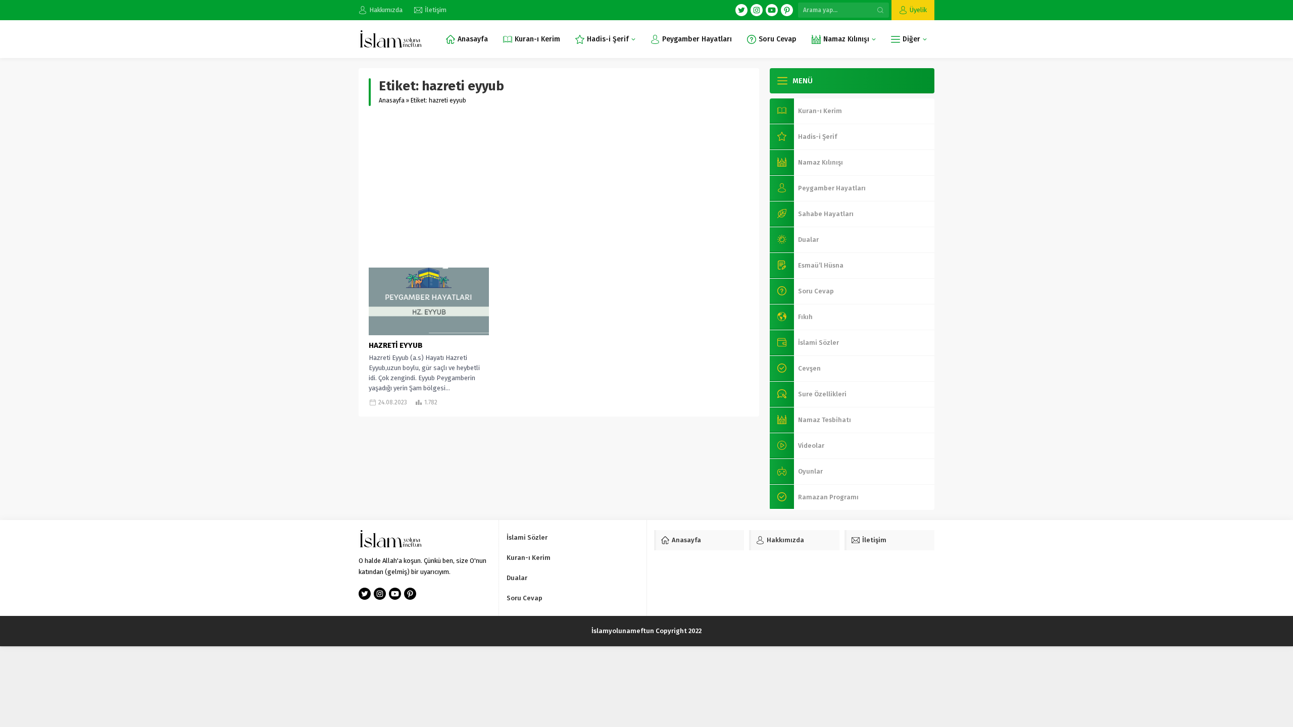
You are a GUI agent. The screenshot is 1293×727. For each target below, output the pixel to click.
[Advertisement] (559, 186)
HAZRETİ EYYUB (396, 345)
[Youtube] (772, 10)
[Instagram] (757, 10)
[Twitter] (741, 10)
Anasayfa (392, 100)
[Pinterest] (787, 10)
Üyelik (918, 10)
